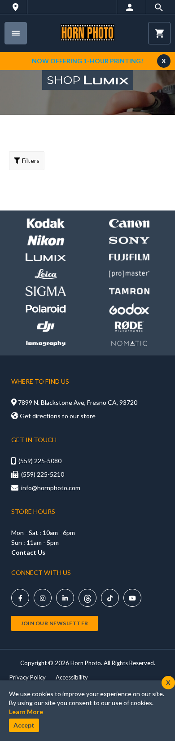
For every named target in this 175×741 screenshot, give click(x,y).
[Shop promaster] (129, 274)
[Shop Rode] (129, 326)
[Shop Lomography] (45, 343)
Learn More (26, 711)
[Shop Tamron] (129, 291)
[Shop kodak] (45, 223)
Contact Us (28, 552)
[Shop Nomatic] (129, 343)
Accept (24, 725)
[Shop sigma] (45, 291)
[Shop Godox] (129, 309)
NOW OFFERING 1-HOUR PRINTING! (87, 61)
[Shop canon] (129, 223)
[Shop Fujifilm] (129, 257)
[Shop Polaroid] (45, 308)
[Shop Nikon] (45, 240)
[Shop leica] (45, 274)
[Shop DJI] (45, 326)
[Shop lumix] (45, 257)
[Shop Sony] (129, 240)
